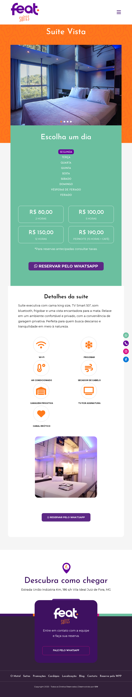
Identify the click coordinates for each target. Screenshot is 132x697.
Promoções (39, 676)
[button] (61, 121)
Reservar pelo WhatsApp (68, 266)
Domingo (66, 184)
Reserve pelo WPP (111, 676)
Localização (69, 676)
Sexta (66, 174)
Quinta (66, 168)
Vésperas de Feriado (66, 190)
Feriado (66, 195)
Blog (82, 676)
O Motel (15, 676)
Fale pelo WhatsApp (66, 650)
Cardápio (53, 676)
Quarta (66, 163)
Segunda (66, 152)
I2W (96, 687)
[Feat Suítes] (24, 12)
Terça (66, 157)
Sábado (66, 179)
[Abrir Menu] (119, 12)
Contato (92, 676)
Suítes (26, 676)
